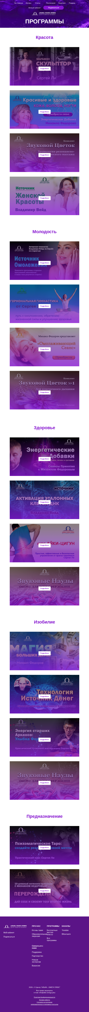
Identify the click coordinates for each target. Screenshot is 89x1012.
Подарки (72, 3)
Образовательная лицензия (39, 935)
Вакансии (36, 966)
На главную (18, 3)
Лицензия (62, 3)
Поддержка (37, 952)
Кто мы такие (37, 930)
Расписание (50, 3)
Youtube (65, 930)
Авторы (28, 3)
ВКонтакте (66, 934)
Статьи (37, 3)
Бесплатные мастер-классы (52, 932)
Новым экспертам (36, 961)
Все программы (52, 939)
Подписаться (9, 937)
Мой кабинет (8, 933)
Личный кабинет (34, 8)
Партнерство (37, 956)
